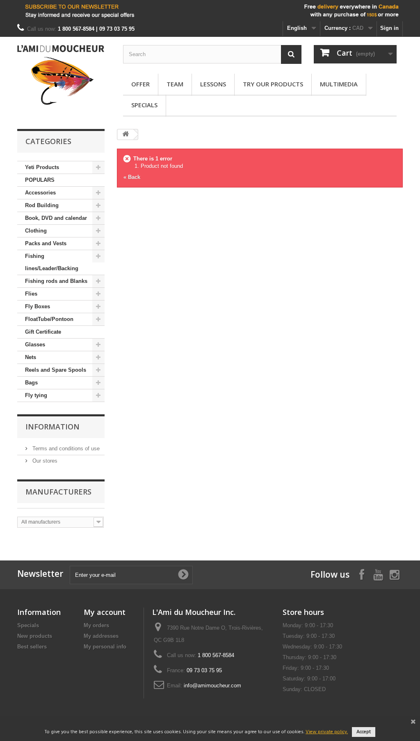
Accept (363, 732)
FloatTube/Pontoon (49, 319)
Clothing (36, 231)
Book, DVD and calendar (56, 218)
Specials (144, 105)
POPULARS (40, 180)
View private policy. (327, 732)
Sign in (389, 28)
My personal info (105, 647)
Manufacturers (58, 492)
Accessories (40, 193)
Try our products (273, 84)
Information (52, 426)
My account (105, 612)
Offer (140, 84)
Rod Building (42, 205)
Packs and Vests (45, 243)
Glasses (35, 344)
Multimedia (339, 84)
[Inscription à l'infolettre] (210, 10)
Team (175, 84)
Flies (31, 294)
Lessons (213, 84)
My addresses (101, 636)
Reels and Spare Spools (55, 370)
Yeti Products (42, 167)
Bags (31, 383)
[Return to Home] (125, 134)
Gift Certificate (43, 332)
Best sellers (32, 647)
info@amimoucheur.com (212, 685)
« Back (131, 177)
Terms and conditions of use (65, 448)
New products (34, 636)
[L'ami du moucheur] (61, 75)
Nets (30, 357)
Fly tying (36, 395)
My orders (96, 625)
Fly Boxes (37, 306)
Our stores (44, 461)
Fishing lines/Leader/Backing (51, 262)
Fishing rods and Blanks (56, 281)
